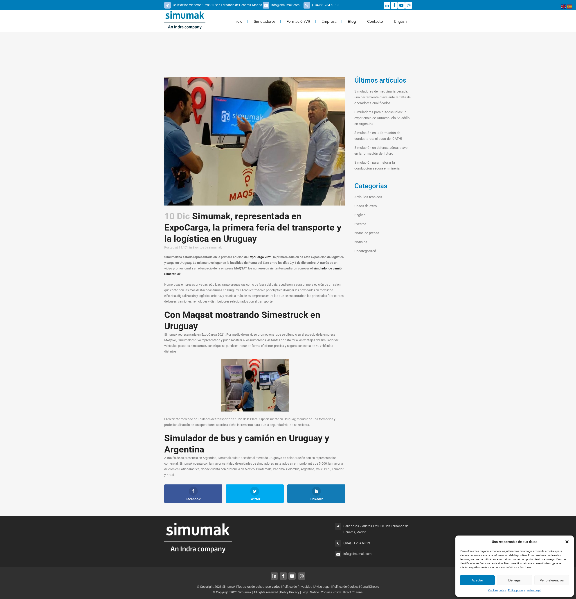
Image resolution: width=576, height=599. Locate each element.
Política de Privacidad (297, 586)
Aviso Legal (534, 590)
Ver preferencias (552, 580)
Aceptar (477, 580)
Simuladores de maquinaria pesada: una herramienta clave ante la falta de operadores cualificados (382, 97)
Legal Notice (311, 592)
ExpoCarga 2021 (260, 257)
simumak (215, 247)
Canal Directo (369, 586)
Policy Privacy (289, 592)
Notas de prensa (366, 233)
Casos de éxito (365, 206)
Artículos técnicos (368, 197)
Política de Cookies (345, 586)
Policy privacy (516, 590)
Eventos (198, 247)
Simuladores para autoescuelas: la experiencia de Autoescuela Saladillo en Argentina (382, 118)
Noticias (360, 242)
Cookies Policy (331, 592)
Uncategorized (365, 251)
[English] (564, 6)
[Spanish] (570, 6)
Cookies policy (497, 590)
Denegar (514, 580)
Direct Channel (353, 592)
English (359, 215)
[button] (567, 542)
